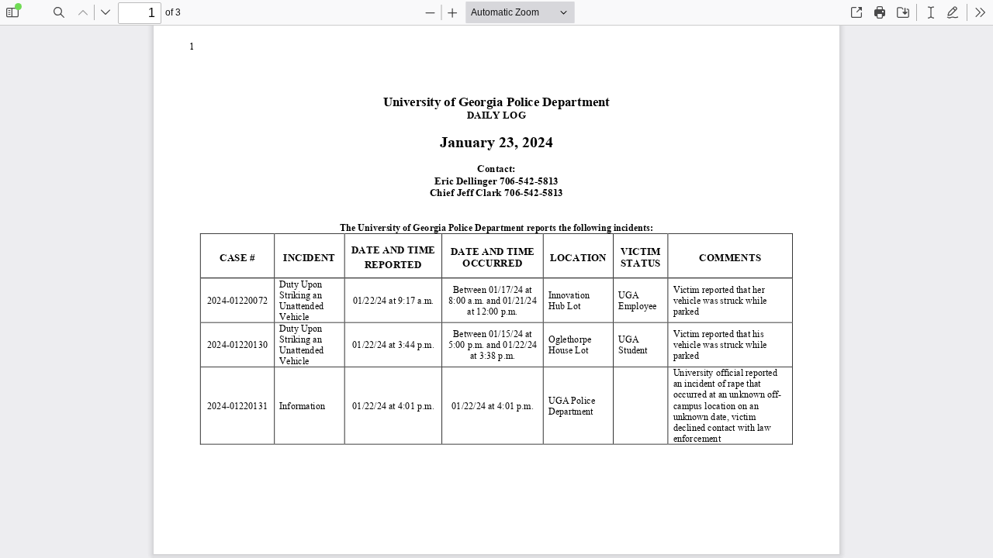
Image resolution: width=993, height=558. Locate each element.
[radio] (931, 12)
